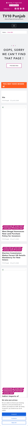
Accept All (14, 414)
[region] (14, 411)
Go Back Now (14, 65)
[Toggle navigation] (14, 25)
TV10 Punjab (14, 15)
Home (4, 32)
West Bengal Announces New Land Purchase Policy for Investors (13, 233)
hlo (3, 97)
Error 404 (10, 32)
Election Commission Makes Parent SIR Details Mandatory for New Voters (13, 256)
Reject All (14, 422)
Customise (14, 418)
